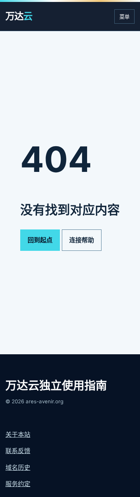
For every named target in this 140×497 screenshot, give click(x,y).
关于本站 (17, 434)
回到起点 (40, 240)
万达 (18, 16)
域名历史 (17, 467)
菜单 (124, 17)
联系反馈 (17, 451)
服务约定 (17, 484)
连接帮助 (81, 240)
